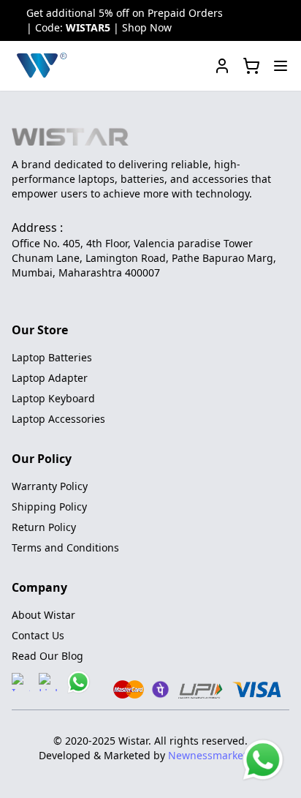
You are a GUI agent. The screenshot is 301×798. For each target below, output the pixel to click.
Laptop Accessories (58, 419)
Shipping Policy (49, 506)
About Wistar (43, 615)
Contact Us (38, 635)
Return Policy (44, 527)
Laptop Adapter (50, 378)
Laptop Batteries (52, 357)
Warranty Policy (50, 486)
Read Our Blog (47, 656)
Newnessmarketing (215, 755)
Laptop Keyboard (53, 398)
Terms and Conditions (65, 547)
